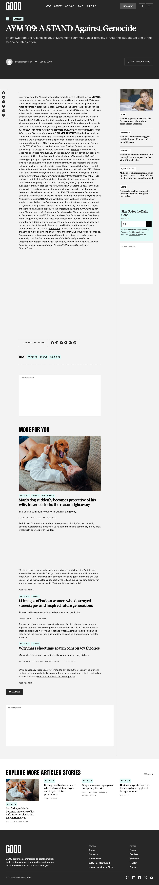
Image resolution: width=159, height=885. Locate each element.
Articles (18, 19)
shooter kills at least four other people (56, 676)
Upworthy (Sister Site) (101, 867)
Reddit (87, 570)
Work (123, 114)
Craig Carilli (25, 619)
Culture (91, 6)
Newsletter (95, 858)
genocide (55, 357)
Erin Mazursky (25, 62)
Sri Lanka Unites (79, 215)
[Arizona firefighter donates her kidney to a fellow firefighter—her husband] (136, 190)
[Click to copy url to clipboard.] (3, 115)
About (92, 850)
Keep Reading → (26, 590)
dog (51, 529)
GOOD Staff (35, 518)
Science (69, 6)
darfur (43, 357)
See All (147, 774)
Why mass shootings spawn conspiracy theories (59, 648)
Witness (75, 149)
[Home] (7, 19)
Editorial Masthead (99, 862)
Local (123, 187)
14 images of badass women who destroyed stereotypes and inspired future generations (56, 603)
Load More (14, 692)
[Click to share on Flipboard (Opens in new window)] (3, 106)
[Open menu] (149, 6)
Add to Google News (140, 62)
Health (80, 6)
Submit (150, 225)
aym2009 (32, 357)
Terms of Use (126, 232)
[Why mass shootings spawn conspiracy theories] (98, 788)
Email (125, 219)
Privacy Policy (138, 232)
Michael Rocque (52, 661)
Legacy (35, 495)
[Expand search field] (142, 6)
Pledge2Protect (74, 146)
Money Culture (128, 169)
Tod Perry (23, 518)
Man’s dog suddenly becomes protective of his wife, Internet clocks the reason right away (57, 502)
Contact (93, 854)
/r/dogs (49, 573)
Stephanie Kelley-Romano (31, 661)
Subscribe (128, 6)
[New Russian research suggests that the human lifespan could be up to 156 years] (136, 136)
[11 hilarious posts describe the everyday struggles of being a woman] (136, 788)
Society (58, 6)
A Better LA (54, 228)
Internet (125, 151)
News (48, 6)
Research (125, 132)
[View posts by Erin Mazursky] (9, 62)
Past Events (48, 495)
